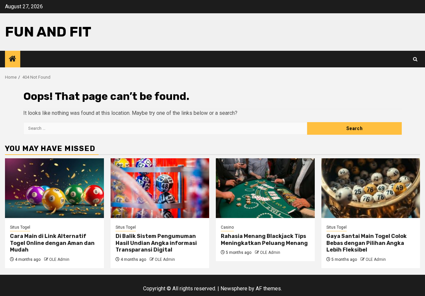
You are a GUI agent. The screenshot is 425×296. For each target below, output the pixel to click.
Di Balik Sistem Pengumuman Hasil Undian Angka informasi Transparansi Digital (156, 243)
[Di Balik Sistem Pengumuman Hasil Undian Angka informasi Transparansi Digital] (160, 188)
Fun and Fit (48, 32)
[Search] (415, 59)
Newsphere (233, 288)
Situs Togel (20, 227)
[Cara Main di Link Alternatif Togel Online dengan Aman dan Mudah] (54, 188)
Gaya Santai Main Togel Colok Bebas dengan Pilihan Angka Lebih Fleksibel (366, 243)
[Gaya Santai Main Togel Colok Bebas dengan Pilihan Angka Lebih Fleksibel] (370, 188)
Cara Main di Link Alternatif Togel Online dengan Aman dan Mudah (52, 243)
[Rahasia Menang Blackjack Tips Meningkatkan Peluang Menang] (265, 188)
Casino (227, 227)
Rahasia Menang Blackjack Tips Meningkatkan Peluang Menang (264, 239)
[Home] (12, 59)
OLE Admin (59, 259)
